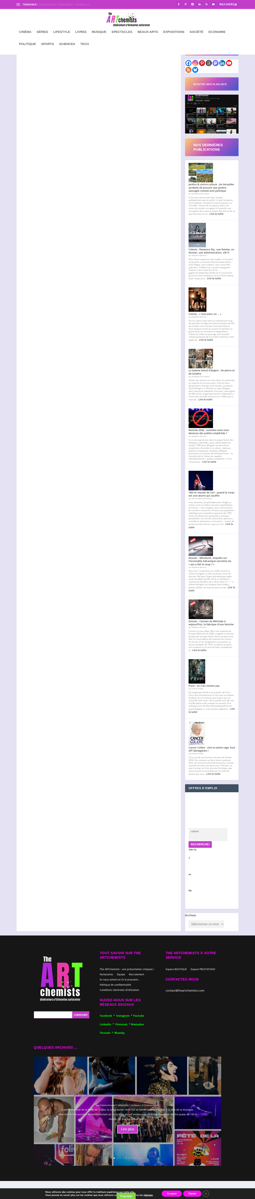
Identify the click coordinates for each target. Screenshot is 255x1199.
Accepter (172, 1193)
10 (140, 1158)
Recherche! (200, 844)
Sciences (67, 44)
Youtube (138, 1015)
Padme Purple (107, 1105)
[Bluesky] (195, 70)
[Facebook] (188, 63)
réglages (148, 1195)
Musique (99, 32)
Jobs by (193, 870)
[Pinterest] (202, 63)
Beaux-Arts (148, 32)
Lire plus (127, 1129)
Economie (217, 32)
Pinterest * (123, 1024)
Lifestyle (61, 32)
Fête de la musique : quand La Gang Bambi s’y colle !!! (127, 1095)
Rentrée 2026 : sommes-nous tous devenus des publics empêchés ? (209, 431)
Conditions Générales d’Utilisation (119, 989)
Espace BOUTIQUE (176, 969)
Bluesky (119, 1032)
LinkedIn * (107, 1024)
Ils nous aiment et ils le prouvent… (120, 979)
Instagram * (124, 1015)
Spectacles (122, 32)
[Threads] (209, 63)
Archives (190, 915)
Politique (27, 44)
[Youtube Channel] (229, 63)
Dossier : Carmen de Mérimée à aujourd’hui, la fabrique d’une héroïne (211, 623)
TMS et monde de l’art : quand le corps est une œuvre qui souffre (212, 494)
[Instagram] (195, 63)
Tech (84, 44)
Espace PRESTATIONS (203, 969)
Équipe (121, 974)
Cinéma (25, 32)
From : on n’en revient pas (204, 685)
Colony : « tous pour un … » (205, 314)
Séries (42, 32)
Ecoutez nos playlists (210, 84)
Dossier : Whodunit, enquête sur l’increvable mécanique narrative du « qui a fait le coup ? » (210, 561)
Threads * (107, 1032)
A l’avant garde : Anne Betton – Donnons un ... (65, 4)
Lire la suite (216, 213)
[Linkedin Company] (222, 63)
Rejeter (192, 1193)
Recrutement (136, 974)
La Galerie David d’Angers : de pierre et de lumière (212, 372)
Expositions (173, 32)
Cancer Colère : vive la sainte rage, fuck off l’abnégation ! (212, 749)
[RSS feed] (188, 70)
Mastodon (137, 1024)
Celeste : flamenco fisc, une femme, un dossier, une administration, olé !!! (211, 251)
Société (196, 32)
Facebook (106, 1015)
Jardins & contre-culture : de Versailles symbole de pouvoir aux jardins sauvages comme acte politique (211, 187)
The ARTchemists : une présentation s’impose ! (127, 969)
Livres (81, 32)
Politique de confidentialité (115, 984)
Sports (47, 44)
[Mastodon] (215, 63)
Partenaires (106, 974)
